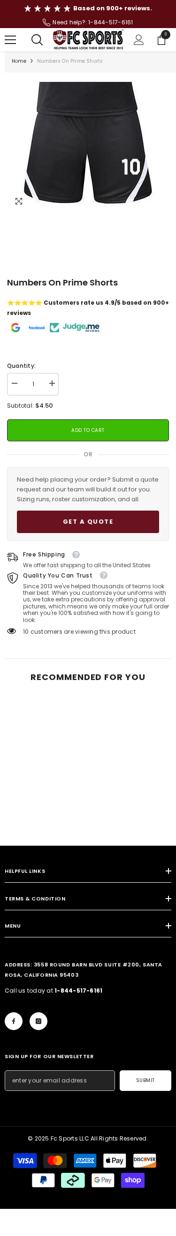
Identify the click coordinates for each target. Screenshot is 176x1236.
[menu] (10, 39)
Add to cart (88, 430)
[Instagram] (38, 1021)
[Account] (139, 40)
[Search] (37, 39)
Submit (145, 1080)
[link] (45, 818)
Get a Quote (88, 521)
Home (19, 61)
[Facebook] (14, 1021)
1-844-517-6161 (110, 22)
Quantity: (21, 366)
